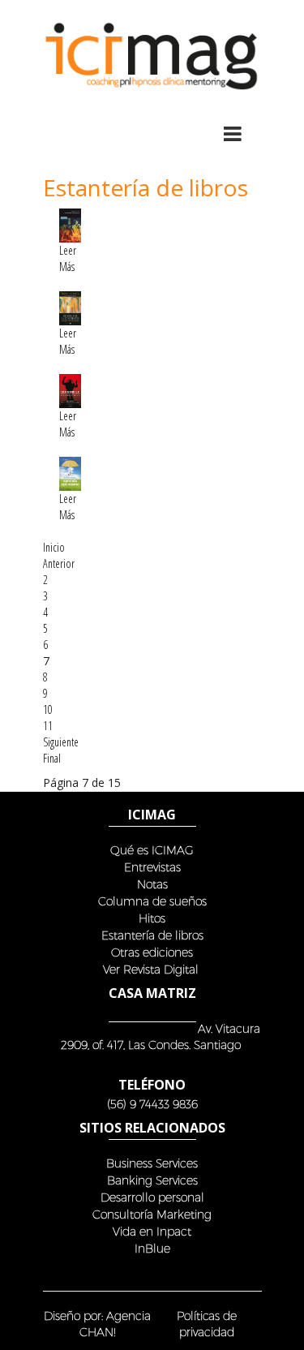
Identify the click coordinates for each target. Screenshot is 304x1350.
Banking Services (152, 1180)
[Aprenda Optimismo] (70, 472)
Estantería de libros (152, 935)
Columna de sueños (152, 901)
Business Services (152, 1163)
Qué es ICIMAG (152, 850)
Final (52, 758)
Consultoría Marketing (152, 1214)
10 (48, 709)
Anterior (59, 563)
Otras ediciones (152, 952)
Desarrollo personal (152, 1197)
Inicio (54, 547)
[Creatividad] (70, 390)
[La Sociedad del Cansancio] (70, 224)
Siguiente (61, 742)
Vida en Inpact (152, 1231)
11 (48, 725)
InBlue (152, 1248)
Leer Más (67, 258)
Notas (152, 884)
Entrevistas (152, 867)
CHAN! (97, 1332)
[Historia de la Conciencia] (70, 307)
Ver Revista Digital (152, 969)
